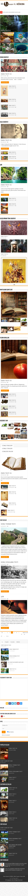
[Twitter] (12, 703)
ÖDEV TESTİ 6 (5, 52)
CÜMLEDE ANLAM (7, 451)
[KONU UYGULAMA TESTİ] (4, 773)
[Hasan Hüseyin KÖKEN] (14, 4)
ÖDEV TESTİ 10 (6, 74)
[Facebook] (10, 703)
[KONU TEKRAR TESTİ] (4, 767)
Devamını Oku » (5, 82)
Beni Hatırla (11, 732)
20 (24, 634)
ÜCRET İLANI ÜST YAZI (6, 645)
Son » (7, 636)
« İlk (2, 632)
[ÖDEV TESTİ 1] (4, 779)
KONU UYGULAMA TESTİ (9, 562)
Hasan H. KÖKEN (9, 876)
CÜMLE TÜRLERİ (7, 448)
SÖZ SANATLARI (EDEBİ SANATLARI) (11, 12)
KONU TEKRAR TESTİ (8, 524)
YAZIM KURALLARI (4, 338)
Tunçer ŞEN (22, 876)
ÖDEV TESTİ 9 (5, 30)
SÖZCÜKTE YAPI (4, 421)
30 (1, 636)
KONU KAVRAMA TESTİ (14, 656)
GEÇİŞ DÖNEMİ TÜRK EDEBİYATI (8, 219)
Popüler (7, 642)
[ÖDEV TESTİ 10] (4, 753)
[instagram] (21, 703)
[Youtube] (18, 703)
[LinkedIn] (15, 703)
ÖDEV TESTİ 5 (19, 52)
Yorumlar (12, 642)
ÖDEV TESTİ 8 (5, 41)
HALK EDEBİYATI (4, 122)
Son (2, 642)
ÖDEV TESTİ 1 (12, 777)
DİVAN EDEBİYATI (4, 57)
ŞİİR (1, 165)
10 (21, 634)
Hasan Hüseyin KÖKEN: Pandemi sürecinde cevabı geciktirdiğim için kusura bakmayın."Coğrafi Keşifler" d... (16, 865)
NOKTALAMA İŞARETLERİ (6, 290)
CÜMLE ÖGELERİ (7, 445)
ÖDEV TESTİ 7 (19, 41)
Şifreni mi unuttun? (6, 735)
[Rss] (7, 703)
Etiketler (18, 642)
